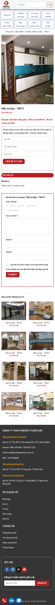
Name (9, 239)
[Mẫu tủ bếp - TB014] (41, 311)
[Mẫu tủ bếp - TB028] (13, 341)
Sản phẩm (19, 31)
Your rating (11, 201)
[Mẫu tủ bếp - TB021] (41, 371)
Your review (12, 216)
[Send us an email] (18, 569)
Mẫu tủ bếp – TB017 (41, 413)
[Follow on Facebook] (7, 569)
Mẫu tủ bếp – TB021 (41, 383)
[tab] (27, 175)
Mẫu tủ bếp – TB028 (14, 353)
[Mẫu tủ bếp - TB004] (13, 401)
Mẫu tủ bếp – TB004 (14, 413)
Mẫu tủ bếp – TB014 (41, 323)
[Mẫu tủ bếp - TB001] (13, 311)
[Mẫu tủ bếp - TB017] (41, 401)
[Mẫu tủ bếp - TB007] (41, 341)
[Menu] (50, 4)
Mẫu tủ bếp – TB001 (14, 323)
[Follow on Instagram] (13, 569)
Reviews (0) (8, 175)
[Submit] (39, 5)
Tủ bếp (28, 31)
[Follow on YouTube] (24, 569)
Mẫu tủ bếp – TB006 (14, 383)
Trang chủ (7, 15)
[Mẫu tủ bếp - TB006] (13, 371)
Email (9, 252)
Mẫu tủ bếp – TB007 (41, 353)
